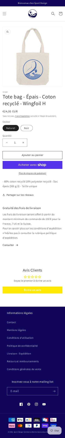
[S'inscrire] (54, 391)
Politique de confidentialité (22, 345)
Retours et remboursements (23, 361)
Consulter (8, 245)
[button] (4, 13)
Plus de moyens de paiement (32, 173)
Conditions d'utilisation (20, 337)
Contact (11, 322)
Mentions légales (16, 330)
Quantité (7, 135)
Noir (26, 128)
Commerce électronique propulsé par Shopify (40, 432)
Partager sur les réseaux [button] (20, 194)
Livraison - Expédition (19, 353)
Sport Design (18, 432)
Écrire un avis (32, 290)
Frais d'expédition (22, 116)
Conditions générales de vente (24, 369)
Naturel (10, 128)
